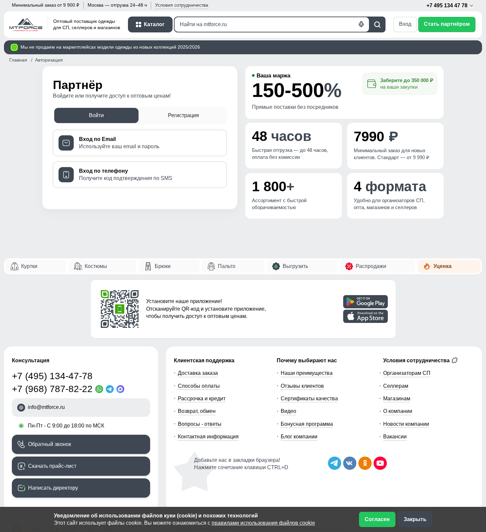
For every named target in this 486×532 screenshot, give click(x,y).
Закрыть (415, 519)
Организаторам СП (406, 373)
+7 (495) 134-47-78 (52, 376)
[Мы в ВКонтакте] (349, 463)
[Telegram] (111, 389)
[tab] (140, 143)
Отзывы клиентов (302, 386)
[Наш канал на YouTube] (380, 463)
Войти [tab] (96, 115)
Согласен (377, 519)
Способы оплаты (199, 386)
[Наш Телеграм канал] (334, 463)
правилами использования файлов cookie (263, 523)
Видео (288, 411)
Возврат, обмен (197, 411)
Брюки (163, 266)
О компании (397, 411)
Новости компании (406, 424)
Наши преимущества (307, 373)
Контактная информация (208, 436)
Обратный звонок (49, 444)
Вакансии (395, 436)
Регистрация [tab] (183, 115)
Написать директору (53, 488)
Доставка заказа (198, 373)
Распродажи (371, 266)
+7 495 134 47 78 (447, 5)
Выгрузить (295, 266)
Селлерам (395, 386)
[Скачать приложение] (365, 301)
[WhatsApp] (100, 389)
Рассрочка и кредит (201, 398)
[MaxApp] (121, 389)
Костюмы (96, 266)
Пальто (226, 266)
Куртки (29, 266)
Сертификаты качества (309, 398)
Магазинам (396, 398)
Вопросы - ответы (200, 424)
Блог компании (299, 436)
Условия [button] (181, 5)
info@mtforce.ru (46, 407)
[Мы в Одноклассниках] (365, 463)
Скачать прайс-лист (52, 466)
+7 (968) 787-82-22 (52, 389)
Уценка (442, 266)
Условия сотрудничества (417, 360)
